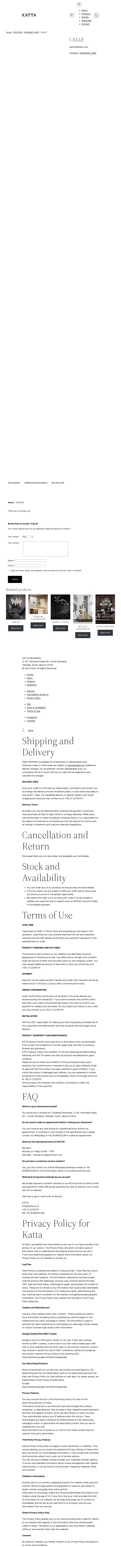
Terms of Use (33, 711)
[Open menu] (71, 15)
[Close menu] (79, 4)
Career (30, 674)
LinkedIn (31, 721)
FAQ (29, 704)
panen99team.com (16, 494)
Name (11, 560)
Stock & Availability (36, 707)
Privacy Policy (34, 698)
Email (11, 565)
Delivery (31, 691)
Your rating (13, 536)
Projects (31, 681)
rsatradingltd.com (76, 765)
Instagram (32, 717)
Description (14, 482)
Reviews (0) (58, 482)
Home (8, 32)
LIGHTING (17, 32)
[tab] (14, 483)
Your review (14, 543)
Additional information (35, 482)
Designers (32, 685)
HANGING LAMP (31, 32)
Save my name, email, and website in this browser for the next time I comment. (46, 570)
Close (30, 730)
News (29, 678)
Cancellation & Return (38, 694)
